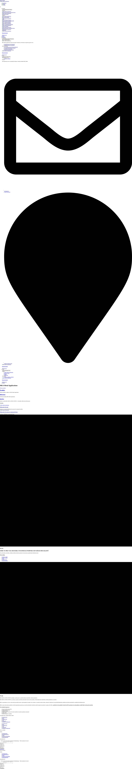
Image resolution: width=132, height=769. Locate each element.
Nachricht (1, 763)
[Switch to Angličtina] (4, 3)
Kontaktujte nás (4, 717)
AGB (3, 720)
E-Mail (1, 765)
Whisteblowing (4, 719)
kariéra (2, 399)
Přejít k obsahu (2, 0)
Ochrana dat (4, 727)
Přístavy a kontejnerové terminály (7, 24)
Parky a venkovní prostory (6, 22)
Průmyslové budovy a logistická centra (8, 28)
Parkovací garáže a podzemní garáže (8, 20)
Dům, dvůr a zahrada (5, 17)
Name (1, 743)
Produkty (2, 390)
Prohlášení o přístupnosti (6, 721)
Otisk (3, 718)
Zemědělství (4, 30)
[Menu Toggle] (0, 6)
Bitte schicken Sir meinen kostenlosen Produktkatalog (10, 740)
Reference (2, 394)
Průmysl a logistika (5, 26)
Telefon (1, 746)
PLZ (1, 747)
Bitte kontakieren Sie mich (24, 740)
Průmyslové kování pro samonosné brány (9, 12)
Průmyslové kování (5, 14)
